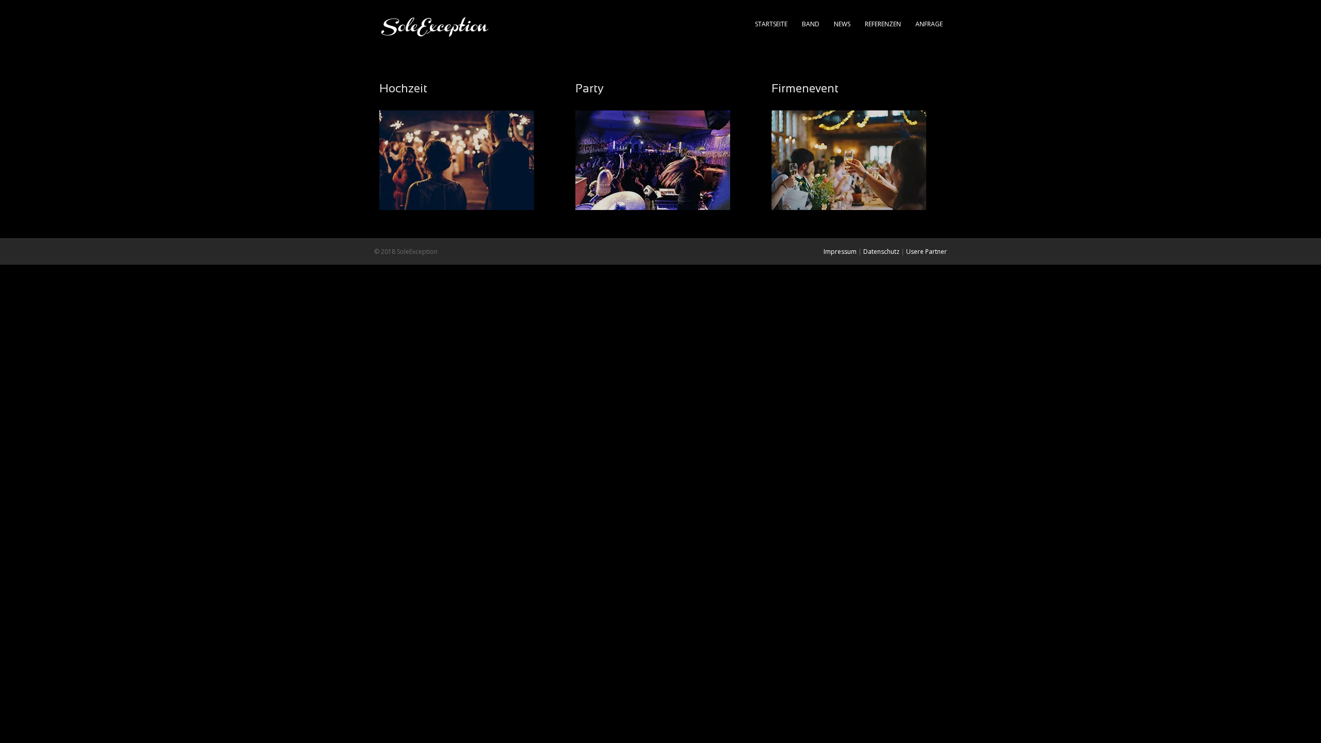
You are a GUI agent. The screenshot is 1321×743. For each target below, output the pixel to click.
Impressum (840, 251)
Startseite (771, 24)
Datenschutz (881, 251)
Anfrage (929, 24)
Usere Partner (926, 251)
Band (810, 24)
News (842, 24)
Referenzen (883, 24)
